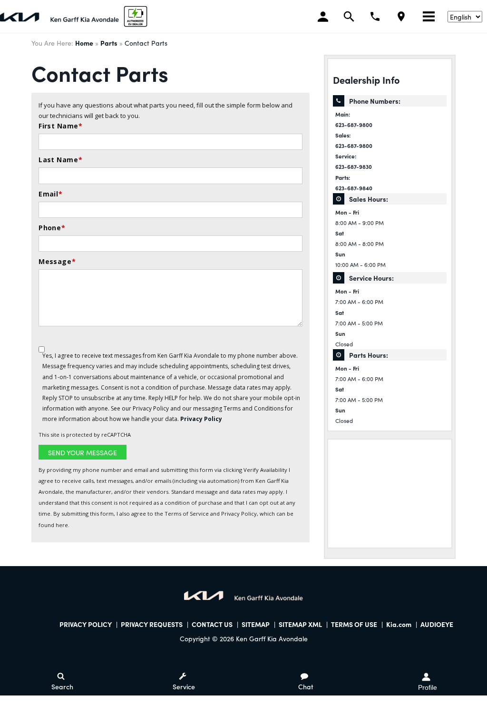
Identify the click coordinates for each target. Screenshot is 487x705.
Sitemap (256, 624)
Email (51, 193)
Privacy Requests (152, 624)
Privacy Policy (201, 419)
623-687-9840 (353, 188)
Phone (52, 227)
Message (57, 261)
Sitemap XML (300, 624)
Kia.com (398, 624)
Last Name (60, 159)
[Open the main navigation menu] (428, 16)
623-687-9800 (353, 124)
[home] (59, 15)
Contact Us (212, 624)
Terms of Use (354, 624)
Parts (108, 43)
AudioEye (436, 624)
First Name (61, 125)
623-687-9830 (353, 166)
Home (84, 43)
